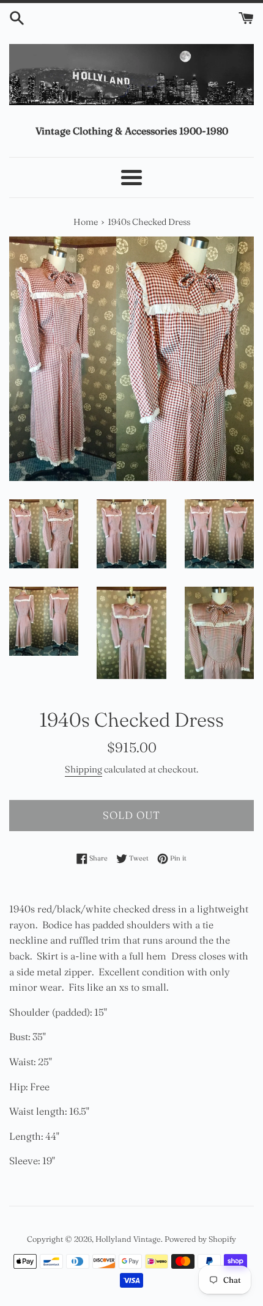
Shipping (83, 769)
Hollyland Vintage (128, 1239)
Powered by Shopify (200, 1239)
